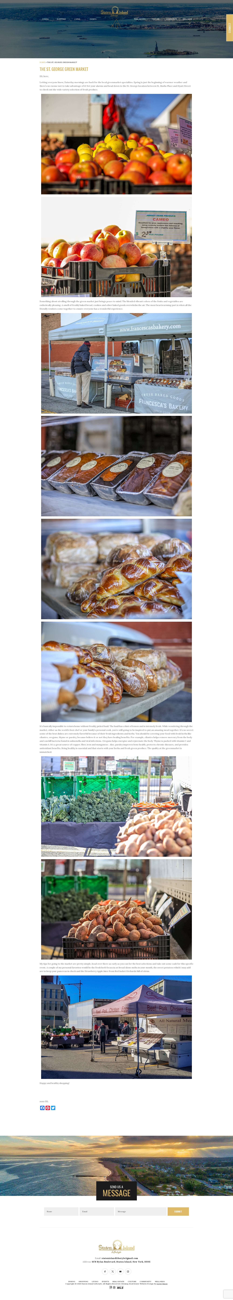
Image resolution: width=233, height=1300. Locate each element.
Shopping (61, 19)
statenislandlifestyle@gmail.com (120, 1258)
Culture (156, 19)
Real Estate (140, 19)
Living (77, 19)
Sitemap (124, 1284)
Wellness (187, 19)
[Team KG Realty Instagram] (128, 1271)
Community (171, 19)
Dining (45, 19)
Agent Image (162, 1284)
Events (93, 19)
